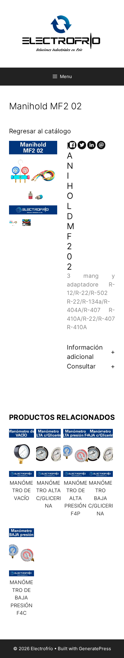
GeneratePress (95, 648)
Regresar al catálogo (40, 131)
